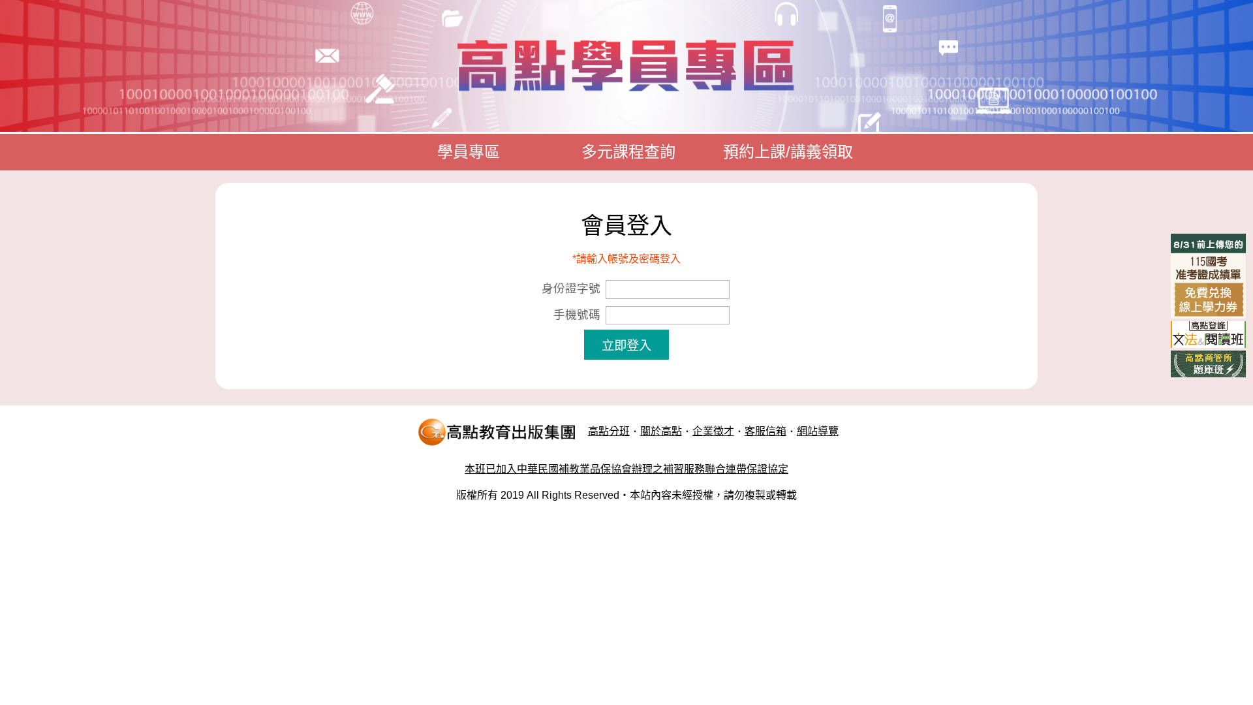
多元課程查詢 (628, 152)
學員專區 (468, 152)
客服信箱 (765, 431)
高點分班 (609, 431)
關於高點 (661, 431)
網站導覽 (818, 431)
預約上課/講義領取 (788, 152)
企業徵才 (713, 431)
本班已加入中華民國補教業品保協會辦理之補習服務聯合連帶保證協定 (626, 469)
